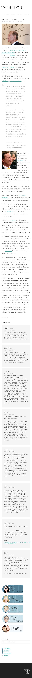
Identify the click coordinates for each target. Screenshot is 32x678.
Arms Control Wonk (16, 7)
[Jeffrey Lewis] (16, 619)
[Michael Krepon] (16, 609)
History (11, 328)
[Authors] (16, 629)
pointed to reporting (8, 67)
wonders (13, 220)
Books (13, 15)
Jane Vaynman (6, 21)
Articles (26, 15)
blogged (12, 55)
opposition (9, 211)
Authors (19, 15)
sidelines (20, 160)
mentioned (8, 251)
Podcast (6, 15)
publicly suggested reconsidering (12, 81)
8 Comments (19, 21)
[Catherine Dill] (16, 589)
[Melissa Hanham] (16, 599)
